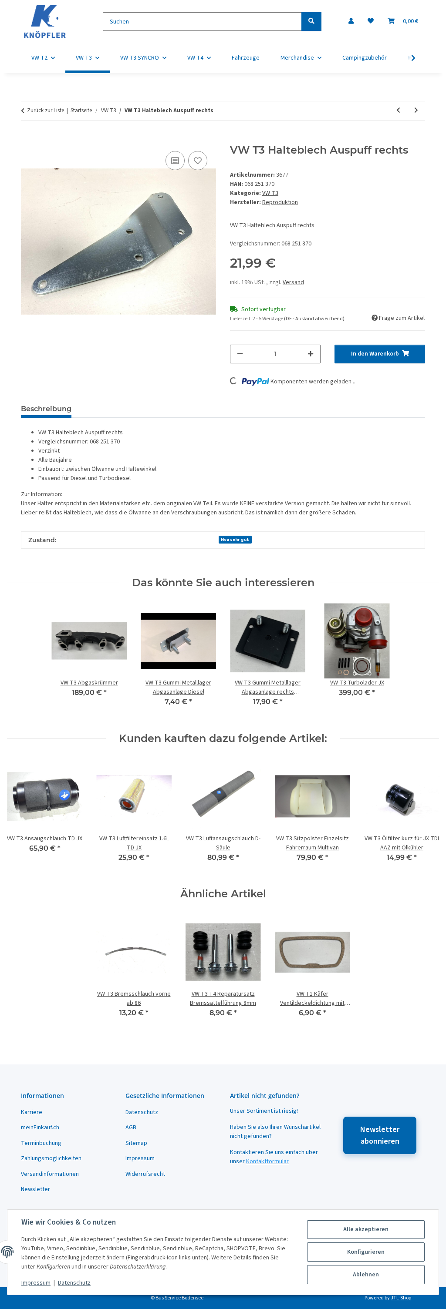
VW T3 (270, 193)
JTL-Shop (401, 1298)
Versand (293, 282)
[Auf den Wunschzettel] (197, 160)
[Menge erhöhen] (310, 354)
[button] (351, 22)
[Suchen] (311, 21)
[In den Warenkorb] (28, 139)
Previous (21, 817)
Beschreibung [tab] (46, 409)
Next (425, 817)
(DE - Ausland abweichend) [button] (314, 318)
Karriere (31, 1112)
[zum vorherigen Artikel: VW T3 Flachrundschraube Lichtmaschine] (398, 110)
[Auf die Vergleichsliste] (175, 160)
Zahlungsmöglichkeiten (51, 1158)
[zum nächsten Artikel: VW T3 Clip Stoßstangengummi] (416, 110)
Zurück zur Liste (45, 110)
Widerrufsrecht (145, 1174)
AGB (130, 1127)
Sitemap (136, 1143)
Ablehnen (366, 1274)
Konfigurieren (366, 1252)
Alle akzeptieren (366, 1229)
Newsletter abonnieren (379, 1135)
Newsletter (35, 1189)
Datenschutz (74, 1283)
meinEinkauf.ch (40, 1127)
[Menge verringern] (240, 354)
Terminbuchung (41, 1143)
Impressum (36, 1283)
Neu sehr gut (235, 539)
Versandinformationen (50, 1174)
